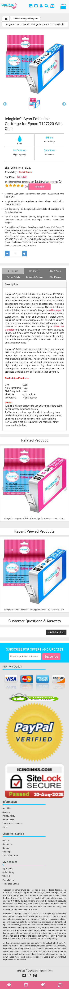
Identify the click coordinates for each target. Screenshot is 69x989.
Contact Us (7, 844)
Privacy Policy (8, 816)
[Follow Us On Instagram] (29, 975)
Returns (5, 848)
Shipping (6, 812)
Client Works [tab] (55, 277)
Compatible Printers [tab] (34, 277)
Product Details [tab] (13, 277)
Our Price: (10, 177)
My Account (7, 868)
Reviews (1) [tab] (34, 271)
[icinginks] (8, 5)
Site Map (6, 852)
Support (5, 840)
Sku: (7, 167)
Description (11, 284)
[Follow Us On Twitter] (24, 975)
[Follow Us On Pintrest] (35, 975)
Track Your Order (10, 855)
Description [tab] (13, 271)
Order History (8, 872)
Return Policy (8, 819)
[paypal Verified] (34, 732)
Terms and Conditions (12, 823)
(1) (26, 186)
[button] (5, 104)
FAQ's (4, 827)
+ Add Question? (56, 632)
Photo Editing (8, 880)
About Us (6, 808)
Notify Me (39, 186)
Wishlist (6, 876)
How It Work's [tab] (55, 271)
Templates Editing (10, 884)
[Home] (6, 18)
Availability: (11, 172)
